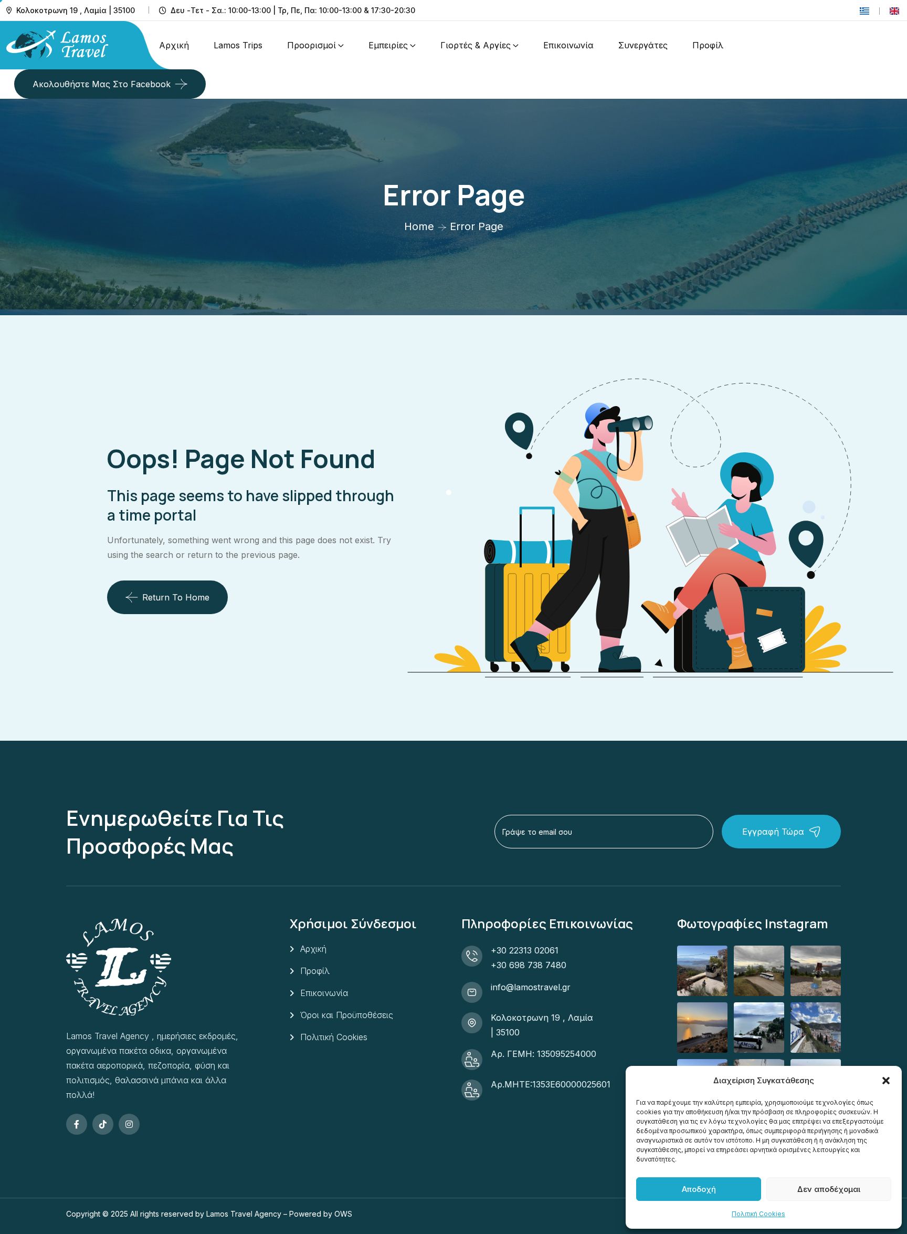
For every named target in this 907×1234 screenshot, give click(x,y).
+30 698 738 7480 (528, 965)
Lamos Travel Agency (243, 1213)
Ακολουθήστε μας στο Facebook (102, 84)
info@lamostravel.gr (531, 987)
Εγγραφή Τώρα (773, 831)
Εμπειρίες (388, 45)
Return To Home (175, 597)
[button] (886, 1080)
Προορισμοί (311, 45)
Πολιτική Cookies (758, 1214)
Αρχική (174, 45)
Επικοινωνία (568, 45)
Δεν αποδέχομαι (828, 1189)
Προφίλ (707, 45)
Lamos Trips (238, 45)
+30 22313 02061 (524, 950)
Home (419, 226)
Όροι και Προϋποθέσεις (346, 1015)
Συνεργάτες (643, 45)
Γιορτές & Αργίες (475, 45)
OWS (343, 1213)
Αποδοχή (699, 1189)
